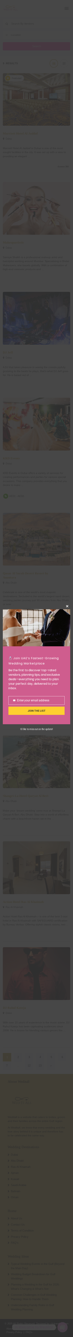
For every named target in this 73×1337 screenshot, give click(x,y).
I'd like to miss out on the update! (36, 729)
